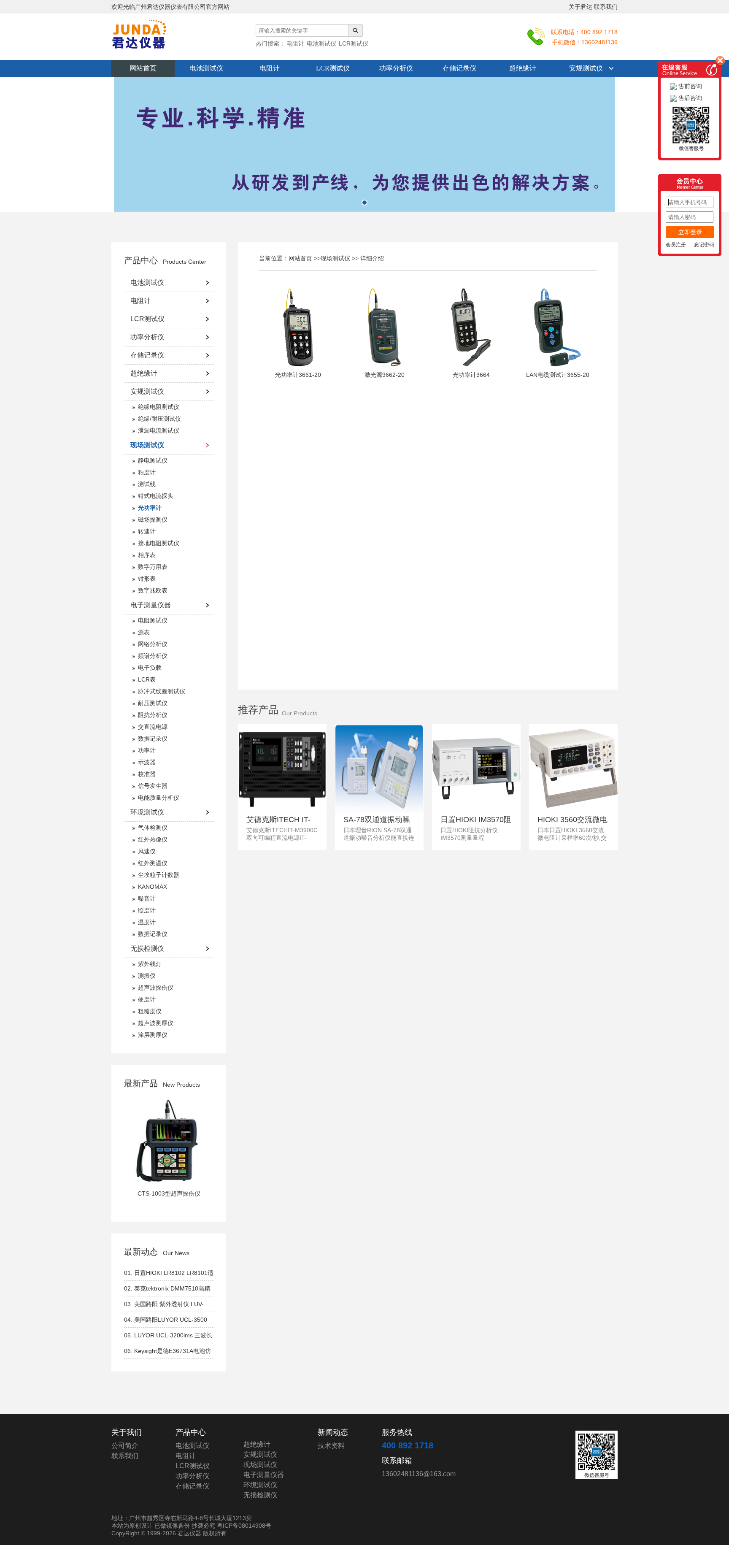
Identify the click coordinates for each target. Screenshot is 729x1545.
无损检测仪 (147, 948)
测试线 (147, 484)
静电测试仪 (152, 460)
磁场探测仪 (152, 519)
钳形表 (147, 578)
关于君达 (580, 6)
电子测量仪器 (150, 605)
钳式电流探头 (155, 495)
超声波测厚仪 (155, 1023)
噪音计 (147, 898)
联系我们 (606, 6)
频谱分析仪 (152, 655)
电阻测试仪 (152, 620)
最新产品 (141, 1083)
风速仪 (147, 851)
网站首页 (143, 68)
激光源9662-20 (384, 374)
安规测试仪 (586, 68)
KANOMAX (152, 886)
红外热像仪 (152, 839)
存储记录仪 (459, 68)
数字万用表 (152, 566)
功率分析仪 (396, 68)
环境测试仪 (147, 812)
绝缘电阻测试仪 (158, 406)
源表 (144, 632)
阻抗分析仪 (152, 715)
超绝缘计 (522, 68)
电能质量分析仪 (158, 797)
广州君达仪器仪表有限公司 (157, 39)
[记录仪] (364, 144)
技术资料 (331, 1445)
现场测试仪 (147, 445)
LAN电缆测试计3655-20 (557, 374)
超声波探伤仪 (155, 987)
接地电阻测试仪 (158, 543)
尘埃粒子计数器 (158, 874)
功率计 (147, 750)
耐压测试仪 (152, 703)
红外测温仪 (152, 863)
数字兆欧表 (152, 590)
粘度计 (147, 472)
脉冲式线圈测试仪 (161, 691)
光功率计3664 (471, 374)
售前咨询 (689, 86)
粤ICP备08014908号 (244, 1525)
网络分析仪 (152, 644)
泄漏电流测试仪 (158, 430)
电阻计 (269, 68)
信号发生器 (152, 785)
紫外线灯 (150, 964)
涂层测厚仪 (152, 1034)
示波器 (147, 762)
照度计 (147, 910)
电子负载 (150, 667)
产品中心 (141, 260)
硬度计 (147, 999)
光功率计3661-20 (298, 374)
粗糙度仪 (150, 1011)
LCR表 (147, 679)
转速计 (147, 531)
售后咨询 (689, 98)
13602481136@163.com (419, 1473)
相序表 (147, 555)
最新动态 (141, 1251)
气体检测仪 (152, 827)
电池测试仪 (206, 68)
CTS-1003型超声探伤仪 (169, 1193)
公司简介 (124, 1445)
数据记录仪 (152, 738)
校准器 (147, 774)
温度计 (147, 922)
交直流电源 (152, 726)
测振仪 (147, 975)
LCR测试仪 (333, 68)
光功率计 (150, 507)
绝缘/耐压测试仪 (159, 418)
